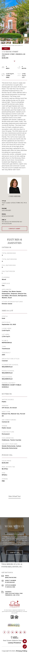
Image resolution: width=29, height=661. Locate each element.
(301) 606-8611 (6, 210)
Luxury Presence (14, 643)
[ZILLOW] (20, 632)
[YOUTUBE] (16, 632)
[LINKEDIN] (12, 632)
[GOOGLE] (24, 632)
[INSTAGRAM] (8, 632)
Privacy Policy (21, 651)
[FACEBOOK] (4, 632)
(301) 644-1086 (11, 586)
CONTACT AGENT (14, 228)
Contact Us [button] (14, 552)
